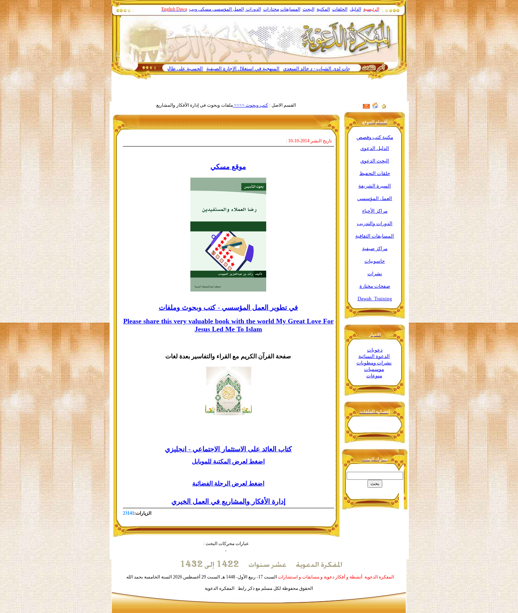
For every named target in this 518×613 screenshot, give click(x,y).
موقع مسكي (228, 166)
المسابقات (290, 9)
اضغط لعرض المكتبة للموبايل (228, 461)
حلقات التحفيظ (374, 173)
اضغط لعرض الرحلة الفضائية (228, 483)
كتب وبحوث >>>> (250, 105)
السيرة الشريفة (374, 186)
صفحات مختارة (374, 286)
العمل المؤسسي (228, 9)
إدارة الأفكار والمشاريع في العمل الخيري (228, 501)
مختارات (271, 9)
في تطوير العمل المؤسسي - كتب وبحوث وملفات (228, 307)
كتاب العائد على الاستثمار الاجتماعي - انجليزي (228, 449)
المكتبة (323, 9)
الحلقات (339, 9)
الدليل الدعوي (374, 148)
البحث (308, 9)
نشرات (374, 273)
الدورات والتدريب (374, 223)
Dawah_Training (375, 298)
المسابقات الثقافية (374, 236)
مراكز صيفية (375, 248)
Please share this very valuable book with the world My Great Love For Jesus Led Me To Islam (228, 325)
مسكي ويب (200, 9)
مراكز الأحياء (375, 211)
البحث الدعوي (374, 161)
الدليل (355, 9)
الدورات (253, 9)
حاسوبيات (374, 261)
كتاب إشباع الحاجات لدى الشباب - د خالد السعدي (348, 68)
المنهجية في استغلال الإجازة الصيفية (258, 68)
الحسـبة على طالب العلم (193, 68)
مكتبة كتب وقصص (374, 137)
